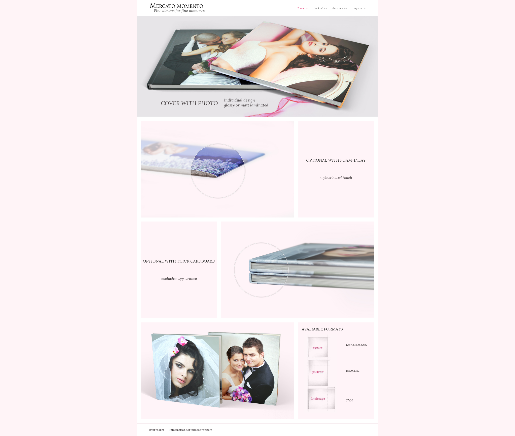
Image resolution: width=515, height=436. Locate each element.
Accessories (339, 8)
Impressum (156, 430)
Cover (300, 8)
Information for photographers (190, 430)
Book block (320, 8)
